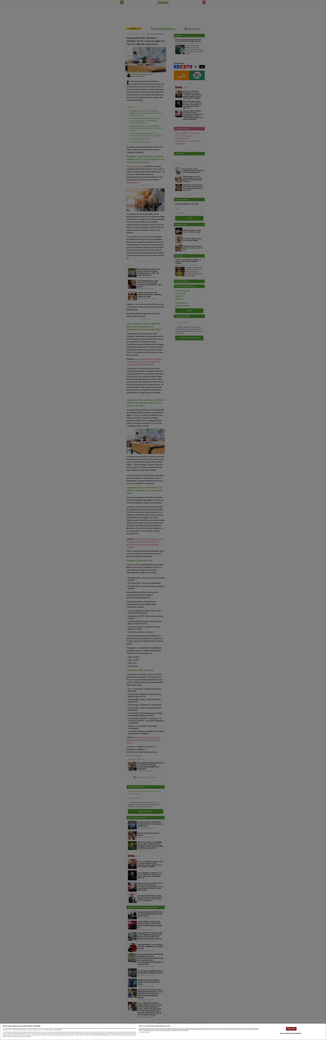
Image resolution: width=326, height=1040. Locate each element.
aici (125, 1033)
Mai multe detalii (57, 1029)
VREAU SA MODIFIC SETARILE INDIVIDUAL (290, 1033)
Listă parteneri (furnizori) (144, 1032)
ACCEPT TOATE (291, 1028)
